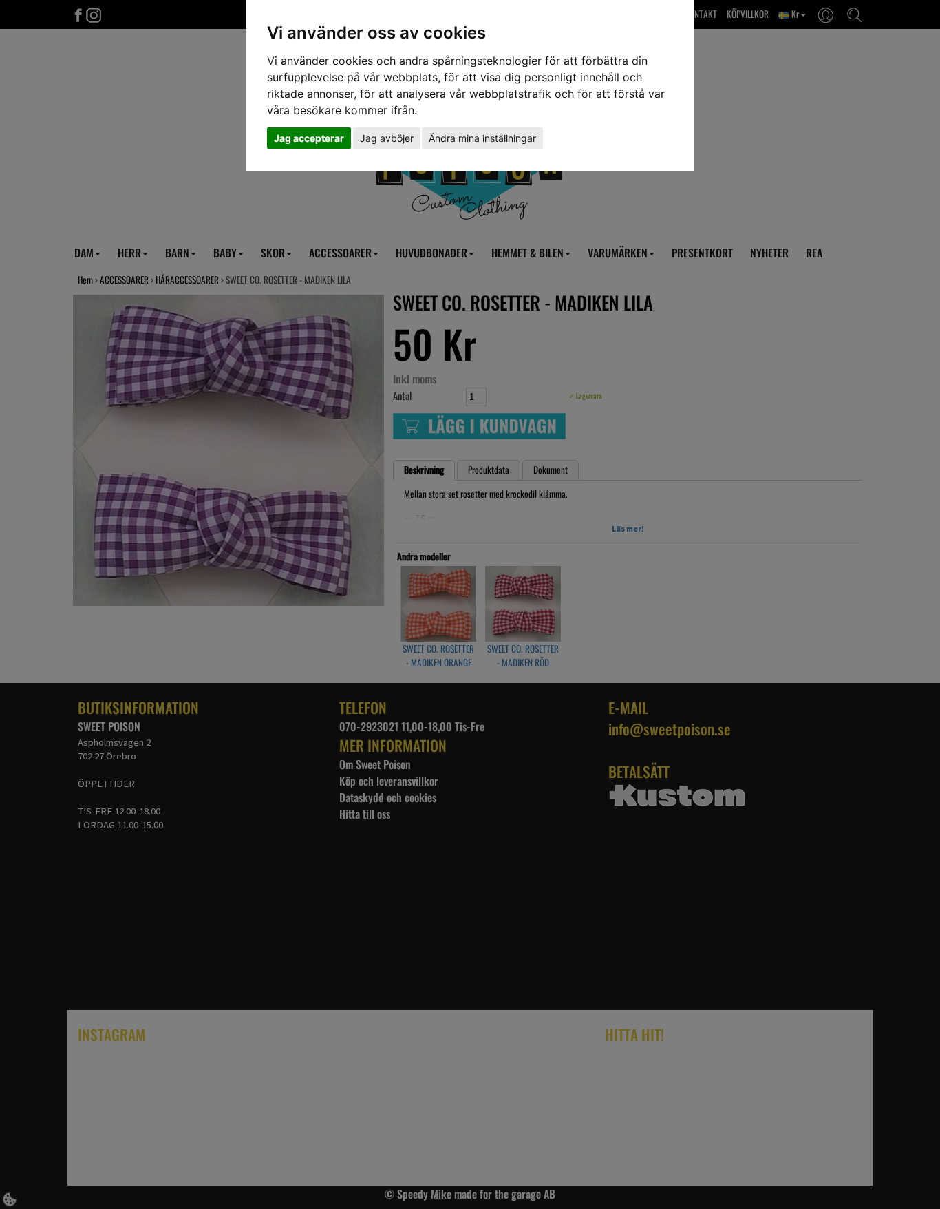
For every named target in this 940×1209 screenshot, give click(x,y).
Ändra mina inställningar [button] (482, 138)
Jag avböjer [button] (387, 138)
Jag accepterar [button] (309, 138)
